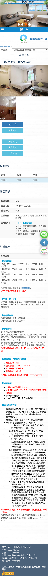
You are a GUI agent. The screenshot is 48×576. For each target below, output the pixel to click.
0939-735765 (13, 550)
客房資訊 (12, 147)
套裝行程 (26, 288)
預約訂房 (12, 124)
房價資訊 (12, 142)
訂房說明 (12, 153)
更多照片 (12, 130)
